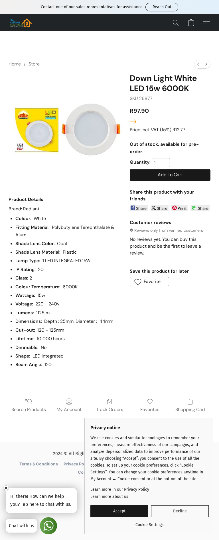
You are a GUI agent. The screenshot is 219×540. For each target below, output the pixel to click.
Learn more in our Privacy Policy (119, 489)
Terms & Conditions (38, 463)
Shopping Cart (190, 409)
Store (34, 64)
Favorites (149, 409)
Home (15, 64)
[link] (149, 522)
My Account (69, 409)
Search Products (28, 409)
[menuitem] (198, 64)
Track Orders (109, 409)
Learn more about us (109, 496)
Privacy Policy (77, 463)
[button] (161, 7)
